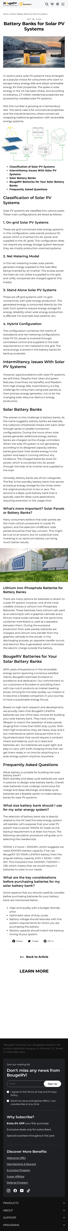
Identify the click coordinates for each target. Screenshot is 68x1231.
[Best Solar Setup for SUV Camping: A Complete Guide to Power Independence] (34, 994)
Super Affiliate (15, 1176)
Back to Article (36, 957)
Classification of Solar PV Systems (32, 166)
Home (6, 14)
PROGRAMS (11, 1225)
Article (13, 14)
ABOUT (8, 1210)
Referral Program (17, 1182)
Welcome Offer (16, 1157)
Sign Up (52, 1083)
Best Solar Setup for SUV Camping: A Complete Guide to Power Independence (34, 1022)
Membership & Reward (21, 1164)
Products (11, 1203)
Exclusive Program (18, 1170)
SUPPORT (9, 1217)
